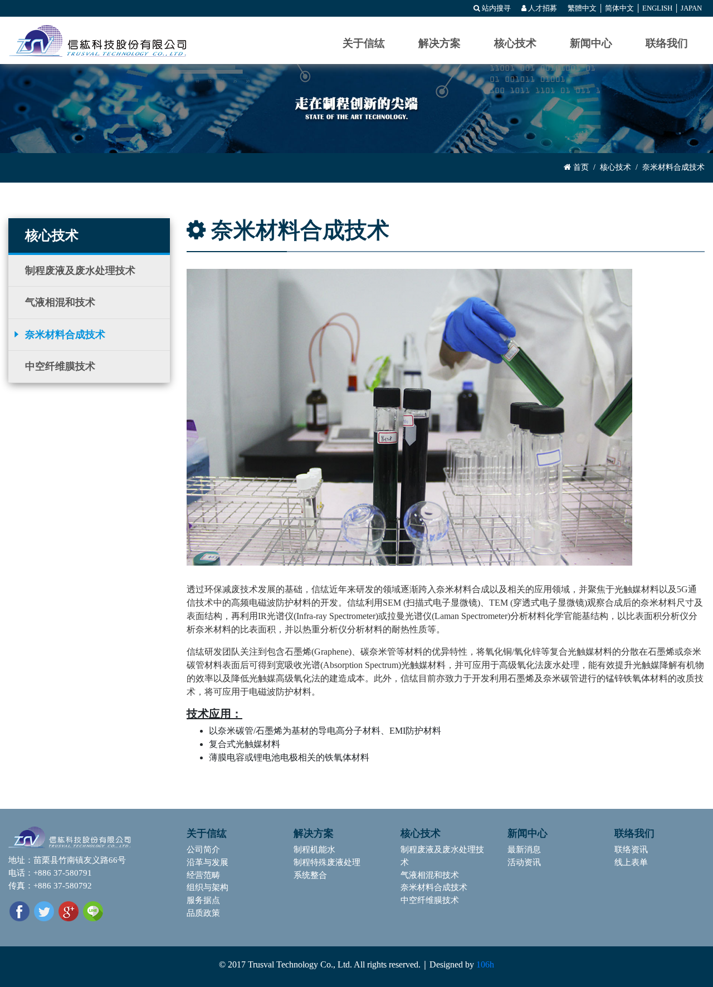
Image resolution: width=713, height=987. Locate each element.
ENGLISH (657, 8)
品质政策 (203, 912)
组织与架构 (207, 887)
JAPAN (691, 8)
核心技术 (615, 167)
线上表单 (631, 862)
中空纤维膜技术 (60, 366)
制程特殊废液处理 (327, 862)
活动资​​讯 (524, 862)
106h (485, 964)
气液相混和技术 (60, 302)
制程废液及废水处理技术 (80, 270)
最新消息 (524, 849)
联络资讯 (631, 849)
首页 (580, 167)
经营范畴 (203, 875)
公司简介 (203, 849)
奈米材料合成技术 (65, 334)
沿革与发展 (207, 862)
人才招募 (541, 8)
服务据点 (203, 900)
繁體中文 (582, 8)
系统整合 (310, 875)
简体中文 (619, 8)
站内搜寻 (495, 8)
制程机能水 (314, 849)
